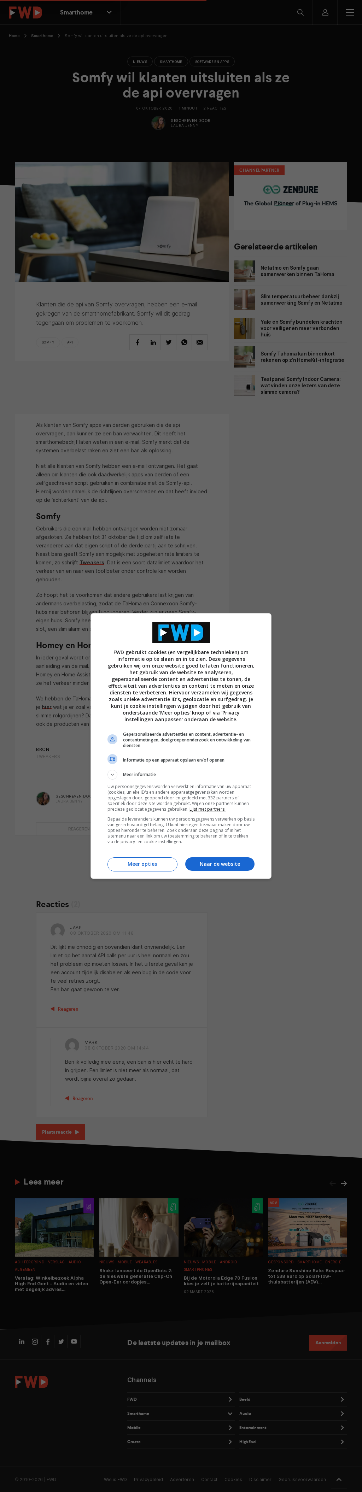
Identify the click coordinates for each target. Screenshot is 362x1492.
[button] (181, 775)
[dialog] (181, 746)
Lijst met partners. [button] (207, 809)
